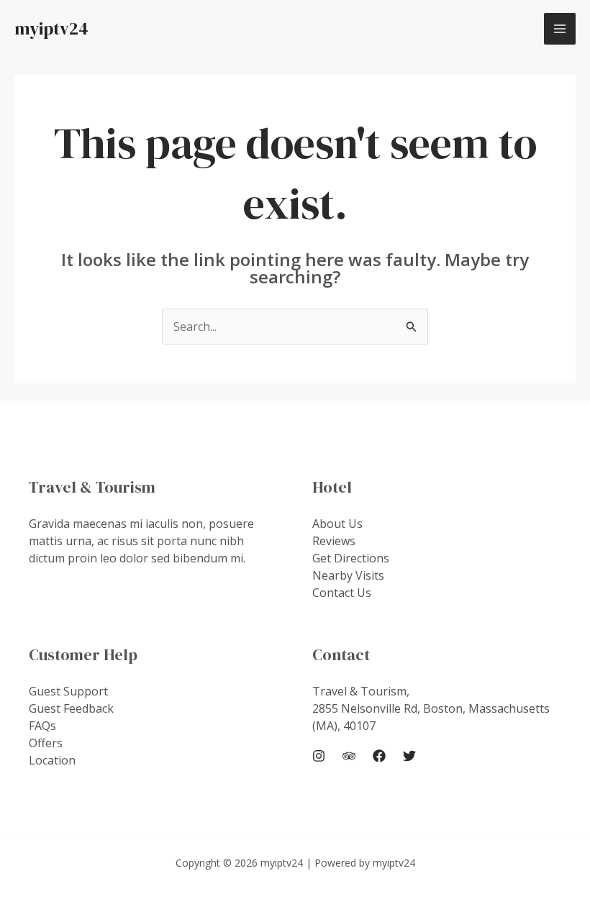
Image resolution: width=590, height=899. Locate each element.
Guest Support (68, 691)
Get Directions (350, 558)
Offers (46, 743)
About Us (337, 523)
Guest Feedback (71, 708)
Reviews (333, 541)
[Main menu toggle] (560, 29)
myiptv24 (51, 28)
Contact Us (341, 593)
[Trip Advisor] (348, 755)
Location (52, 760)
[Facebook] (379, 755)
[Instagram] (318, 755)
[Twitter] (409, 755)
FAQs (42, 726)
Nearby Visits (348, 575)
